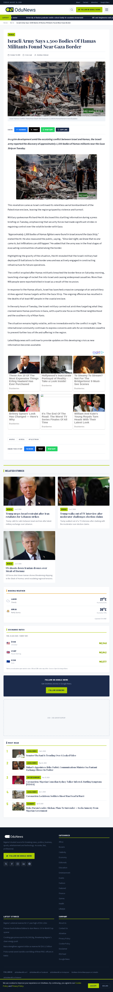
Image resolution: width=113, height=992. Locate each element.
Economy (30, 804)
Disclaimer (63, 948)
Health (61, 903)
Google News (105, 2)
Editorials (63, 862)
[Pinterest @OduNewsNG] (29, 864)
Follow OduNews (56, 690)
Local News (32, 751)
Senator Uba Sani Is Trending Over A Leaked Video (51, 755)
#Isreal (22, 439)
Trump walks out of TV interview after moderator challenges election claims (81, 515)
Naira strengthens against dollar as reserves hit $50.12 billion (28, 946)
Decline (105, 986)
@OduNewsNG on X (21, 972)
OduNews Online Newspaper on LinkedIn (85, 972)
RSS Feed (62, 954)
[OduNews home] (29, 836)
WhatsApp (49, 130)
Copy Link (63, 130)
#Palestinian (34, 439)
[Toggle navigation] (106, 9)
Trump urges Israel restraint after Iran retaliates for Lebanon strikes (27, 515)
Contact (85, 2)
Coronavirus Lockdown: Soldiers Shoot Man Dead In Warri (55, 796)
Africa (61, 842)
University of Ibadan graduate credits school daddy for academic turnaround (29, 18)
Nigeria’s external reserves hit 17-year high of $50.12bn (25, 923)
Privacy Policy (64, 938)
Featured (62, 888)
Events (61, 878)
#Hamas (12, 439)
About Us (62, 923)
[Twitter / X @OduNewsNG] (6, 864)
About (78, 2)
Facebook (22, 130)
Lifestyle (62, 908)
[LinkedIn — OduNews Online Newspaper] (23, 864)
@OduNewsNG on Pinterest (12, 977)
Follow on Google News (90, 9)
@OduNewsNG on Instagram (59, 972)
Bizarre (62, 847)
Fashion (62, 883)
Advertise (94, 2)
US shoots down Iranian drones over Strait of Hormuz (26, 569)
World (12, 23)
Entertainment (33, 777)
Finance (62, 893)
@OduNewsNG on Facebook (39, 972)
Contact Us (63, 928)
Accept (93, 986)
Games (61, 898)
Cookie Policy (64, 943)
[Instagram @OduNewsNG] (17, 864)
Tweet (35, 130)
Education (63, 867)
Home (6, 23)
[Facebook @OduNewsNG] (11, 864)
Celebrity (62, 852)
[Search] (72, 9)
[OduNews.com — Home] (20, 9)
